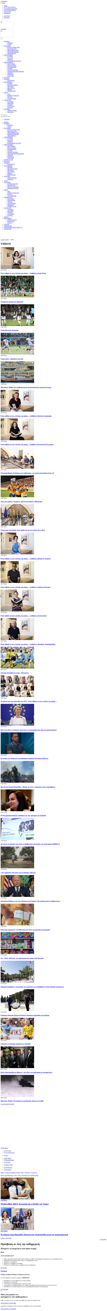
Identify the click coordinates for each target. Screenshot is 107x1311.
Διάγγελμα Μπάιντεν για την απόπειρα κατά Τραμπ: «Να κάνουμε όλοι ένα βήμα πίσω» (30, 901)
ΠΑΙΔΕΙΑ (10, 43)
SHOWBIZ (10, 103)
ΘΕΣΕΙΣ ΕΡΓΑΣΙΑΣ (12, 188)
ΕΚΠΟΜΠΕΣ (8, 218)
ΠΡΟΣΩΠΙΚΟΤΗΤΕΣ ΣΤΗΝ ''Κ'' (13, 227)
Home (5, 5)
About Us (27, 1172)
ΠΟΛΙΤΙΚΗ (7, 46)
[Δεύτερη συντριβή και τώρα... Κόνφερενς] (34, 668)
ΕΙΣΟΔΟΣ (7, 17)
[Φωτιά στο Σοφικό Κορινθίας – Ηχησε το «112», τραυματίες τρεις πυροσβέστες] (34, 782)
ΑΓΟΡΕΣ (9, 68)
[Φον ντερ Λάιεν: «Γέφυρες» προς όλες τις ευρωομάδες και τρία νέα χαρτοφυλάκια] (34, 725)
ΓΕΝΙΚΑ (9, 202)
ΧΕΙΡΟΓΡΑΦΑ (11, 91)
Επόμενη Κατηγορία (6, 1238)
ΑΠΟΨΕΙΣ (7, 109)
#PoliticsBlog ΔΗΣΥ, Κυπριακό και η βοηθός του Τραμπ (25, 1204)
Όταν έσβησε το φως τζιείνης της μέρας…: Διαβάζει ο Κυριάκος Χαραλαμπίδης (28, 644)
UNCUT (9, 223)
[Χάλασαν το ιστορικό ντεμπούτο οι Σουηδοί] (34, 1039)
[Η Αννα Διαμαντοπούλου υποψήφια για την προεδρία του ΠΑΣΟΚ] (34, 810)
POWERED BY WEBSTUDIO (29, 1175)
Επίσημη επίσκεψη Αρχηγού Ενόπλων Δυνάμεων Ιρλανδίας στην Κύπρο (25, 1015)
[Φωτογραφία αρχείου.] (34, 1067)
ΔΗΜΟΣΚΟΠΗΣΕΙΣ (13, 52)
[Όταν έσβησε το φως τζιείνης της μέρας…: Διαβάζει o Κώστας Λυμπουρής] (34, 411)
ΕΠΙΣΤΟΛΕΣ (7, 229)
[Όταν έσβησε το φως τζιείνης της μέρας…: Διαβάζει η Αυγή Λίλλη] (34, 268)
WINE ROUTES (12, 220)
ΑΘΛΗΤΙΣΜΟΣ (8, 55)
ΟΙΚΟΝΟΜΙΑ (11, 64)
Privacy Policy (20, 1172)
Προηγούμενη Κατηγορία (7, 1207)
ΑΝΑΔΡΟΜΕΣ (11, 203)
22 (2, 1104)
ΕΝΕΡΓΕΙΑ (10, 74)
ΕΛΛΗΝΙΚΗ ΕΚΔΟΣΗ (10, 8)
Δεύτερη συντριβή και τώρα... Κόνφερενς (15, 673)
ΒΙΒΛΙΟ (9, 89)
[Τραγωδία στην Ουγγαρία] (34, 325)
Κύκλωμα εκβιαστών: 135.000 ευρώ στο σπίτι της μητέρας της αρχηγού (25, 930)
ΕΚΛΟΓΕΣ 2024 (11, 49)
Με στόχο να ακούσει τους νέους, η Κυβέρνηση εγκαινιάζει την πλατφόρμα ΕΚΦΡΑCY (30, 844)
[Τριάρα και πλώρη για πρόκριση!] (34, 297)
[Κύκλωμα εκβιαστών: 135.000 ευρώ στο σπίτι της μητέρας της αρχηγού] (34, 925)
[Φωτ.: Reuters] (34, 896)
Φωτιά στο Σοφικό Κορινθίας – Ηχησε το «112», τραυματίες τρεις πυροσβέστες (28, 787)
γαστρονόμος (7, 11)
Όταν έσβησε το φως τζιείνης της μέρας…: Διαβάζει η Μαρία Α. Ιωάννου (26, 558)
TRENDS (10, 73)
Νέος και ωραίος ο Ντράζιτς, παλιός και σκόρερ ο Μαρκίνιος (21, 501)
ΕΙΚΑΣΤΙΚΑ (11, 88)
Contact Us (34, 1172)
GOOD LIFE (7, 100)
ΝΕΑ (8, 94)
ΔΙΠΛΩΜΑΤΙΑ (11, 53)
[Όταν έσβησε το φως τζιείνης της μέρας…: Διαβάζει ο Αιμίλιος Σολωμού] (34, 582)
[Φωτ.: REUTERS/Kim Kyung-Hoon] (34, 953)
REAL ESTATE (11, 65)
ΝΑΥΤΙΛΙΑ (10, 76)
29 (12, 1104)
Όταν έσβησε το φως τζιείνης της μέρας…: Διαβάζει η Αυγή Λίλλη (23, 273)
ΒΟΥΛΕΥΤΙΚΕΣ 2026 (13, 47)
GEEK (6, 92)
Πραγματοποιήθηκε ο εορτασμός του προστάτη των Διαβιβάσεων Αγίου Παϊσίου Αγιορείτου (32, 987)
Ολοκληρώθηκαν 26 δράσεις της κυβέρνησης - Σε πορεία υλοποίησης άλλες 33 (27, 473)
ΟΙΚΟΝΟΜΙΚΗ (8, 62)
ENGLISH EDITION (10, 10)
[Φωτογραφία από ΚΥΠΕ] (34, 468)
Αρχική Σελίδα (5, 239)
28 (10, 1104)
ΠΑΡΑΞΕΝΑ (11, 80)
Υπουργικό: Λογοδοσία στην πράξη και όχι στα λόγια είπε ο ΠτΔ (23, 530)
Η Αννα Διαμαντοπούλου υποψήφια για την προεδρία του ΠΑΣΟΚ (23, 815)
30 (13, 1104)
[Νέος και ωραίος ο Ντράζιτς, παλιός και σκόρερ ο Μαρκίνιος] (34, 496)
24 (5, 1104)
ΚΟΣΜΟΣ (7, 79)
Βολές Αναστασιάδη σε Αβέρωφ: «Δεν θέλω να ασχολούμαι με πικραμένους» (26, 1072)
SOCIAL (9, 97)
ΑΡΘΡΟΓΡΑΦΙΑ (12, 110)
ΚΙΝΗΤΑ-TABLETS (13, 95)
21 (1, 1104)
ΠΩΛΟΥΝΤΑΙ (11, 185)
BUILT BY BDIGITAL (7, 1175)
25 (6, 1104)
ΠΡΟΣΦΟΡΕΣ (8, 226)
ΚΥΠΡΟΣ (7, 41)
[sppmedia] (4, 1148)
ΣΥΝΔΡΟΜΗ (4, 1289)
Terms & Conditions (10, 1172)
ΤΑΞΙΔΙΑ (10, 104)
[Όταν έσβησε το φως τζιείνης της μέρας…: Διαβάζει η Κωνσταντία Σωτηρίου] (34, 439)
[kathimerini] (7, 1158)
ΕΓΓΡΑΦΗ (4, 1268)
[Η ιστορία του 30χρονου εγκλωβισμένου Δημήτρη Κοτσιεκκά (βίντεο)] (34, 753)
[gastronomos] (8, 1167)
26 (8, 1104)
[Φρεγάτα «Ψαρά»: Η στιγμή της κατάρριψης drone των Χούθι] (34, 1096)
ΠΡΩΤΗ (6, 122)
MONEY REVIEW (12, 70)
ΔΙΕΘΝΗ (9, 59)
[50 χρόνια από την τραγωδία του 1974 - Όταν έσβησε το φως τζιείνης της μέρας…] (34, 696)
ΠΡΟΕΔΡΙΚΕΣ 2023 (13, 50)
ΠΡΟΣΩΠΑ (10, 205)
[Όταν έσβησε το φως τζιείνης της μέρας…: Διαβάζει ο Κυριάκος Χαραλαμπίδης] (34, 639)
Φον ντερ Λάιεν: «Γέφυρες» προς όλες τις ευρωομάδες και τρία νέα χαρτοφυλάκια (29, 730)
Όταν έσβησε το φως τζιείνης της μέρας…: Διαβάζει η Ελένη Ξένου (23, 616)
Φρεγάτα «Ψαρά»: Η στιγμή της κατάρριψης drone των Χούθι (22, 1101)
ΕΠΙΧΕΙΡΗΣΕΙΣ (11, 67)
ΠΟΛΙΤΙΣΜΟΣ (8, 82)
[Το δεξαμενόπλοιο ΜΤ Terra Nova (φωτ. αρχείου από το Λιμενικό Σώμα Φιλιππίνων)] (34, 382)
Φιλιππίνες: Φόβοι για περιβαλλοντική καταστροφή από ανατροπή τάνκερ (26, 387)
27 (9, 1104)
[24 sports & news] (9, 1152)
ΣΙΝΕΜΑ (10, 83)
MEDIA (6, 217)
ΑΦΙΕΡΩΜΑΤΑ (8, 197)
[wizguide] (7, 1162)
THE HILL (10, 112)
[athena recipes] (8, 1165)
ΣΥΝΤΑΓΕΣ (10, 106)
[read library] (7, 1169)
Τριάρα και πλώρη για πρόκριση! (12, 302)
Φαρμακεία (7, 13)
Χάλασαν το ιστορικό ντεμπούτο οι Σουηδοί (16, 1044)
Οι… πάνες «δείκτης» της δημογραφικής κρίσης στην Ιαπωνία (22, 958)
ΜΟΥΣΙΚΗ (10, 86)
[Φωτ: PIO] (34, 839)
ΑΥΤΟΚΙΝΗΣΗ (11, 98)
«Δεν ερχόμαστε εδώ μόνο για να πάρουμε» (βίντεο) (18, 872)
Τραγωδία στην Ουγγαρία (9, 330)
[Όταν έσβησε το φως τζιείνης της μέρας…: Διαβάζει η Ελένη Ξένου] (34, 611)
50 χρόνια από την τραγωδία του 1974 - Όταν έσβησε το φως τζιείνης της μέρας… (29, 701)
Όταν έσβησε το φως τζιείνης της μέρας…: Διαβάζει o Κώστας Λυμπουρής (26, 416)
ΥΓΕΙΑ (9, 44)
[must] (6, 1155)
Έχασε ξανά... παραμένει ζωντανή (12, 359)
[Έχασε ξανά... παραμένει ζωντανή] (34, 354)
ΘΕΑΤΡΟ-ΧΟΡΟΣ (12, 85)
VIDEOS (6, 224)
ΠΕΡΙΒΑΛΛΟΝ (8, 159)
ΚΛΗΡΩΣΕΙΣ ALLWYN (14, 61)
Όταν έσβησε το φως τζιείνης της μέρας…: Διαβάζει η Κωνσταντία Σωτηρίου (27, 444)
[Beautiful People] (9, 1160)
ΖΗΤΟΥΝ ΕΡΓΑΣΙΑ (13, 187)
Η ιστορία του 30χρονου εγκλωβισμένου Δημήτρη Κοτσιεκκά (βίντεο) (24, 758)
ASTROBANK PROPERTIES (15, 71)
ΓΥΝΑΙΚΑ (10, 101)
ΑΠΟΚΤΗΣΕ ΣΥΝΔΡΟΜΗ (8, 1303)
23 (4, 1104)
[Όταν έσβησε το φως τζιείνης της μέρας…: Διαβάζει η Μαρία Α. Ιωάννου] (34, 554)
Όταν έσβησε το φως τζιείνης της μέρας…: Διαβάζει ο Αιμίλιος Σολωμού (25, 587)
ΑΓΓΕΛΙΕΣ (7, 182)
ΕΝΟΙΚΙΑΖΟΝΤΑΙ (12, 184)
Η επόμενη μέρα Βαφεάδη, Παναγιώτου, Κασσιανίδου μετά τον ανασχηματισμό (34, 1235)
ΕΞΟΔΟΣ (10, 107)
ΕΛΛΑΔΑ (10, 58)
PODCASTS (10, 221)
